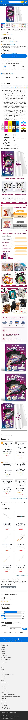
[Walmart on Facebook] (2, 708)
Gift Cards (3, 669)
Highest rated (17, 622)
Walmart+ (3, 667)
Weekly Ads (19, 640)
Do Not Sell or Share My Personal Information (10, 696)
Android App (4, 703)
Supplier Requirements (6, 657)
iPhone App (3, 701)
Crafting (21, 87)
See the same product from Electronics (19, 498)
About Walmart (4, 647)
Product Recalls (4, 682)
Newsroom (3, 651)
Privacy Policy (4, 690)
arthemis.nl (12, 44)
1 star (3, 618)
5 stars (2, 611)
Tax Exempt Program (5, 684)
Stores (2, 663)
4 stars (2, 613)
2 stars (2, 616)
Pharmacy (3, 676)
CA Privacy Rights (5, 692)
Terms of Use (4, 688)
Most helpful (4, 625)
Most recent (8, 622)
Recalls (2, 678)
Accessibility (4, 680)
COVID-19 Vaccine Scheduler (7, 674)
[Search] (22, 2)
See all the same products (21, 575)
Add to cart (14, 56)
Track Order (10, 640)
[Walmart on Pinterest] (10, 708)
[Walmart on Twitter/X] (5, 708)
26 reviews (10, 34)
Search (24, 628)
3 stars (2, 615)
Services (11, 4)
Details (11, 74)
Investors (3, 653)
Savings (16, 4)
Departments (5, 4)
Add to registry (21, 77)
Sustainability (4, 655)
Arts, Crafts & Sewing (14, 87)
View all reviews (5, 607)
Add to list (8, 77)
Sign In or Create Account (10, 639)
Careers (3, 649)
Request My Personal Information (8, 694)
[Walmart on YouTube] (7, 708)
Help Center (22, 639)
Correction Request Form (8, 587)
